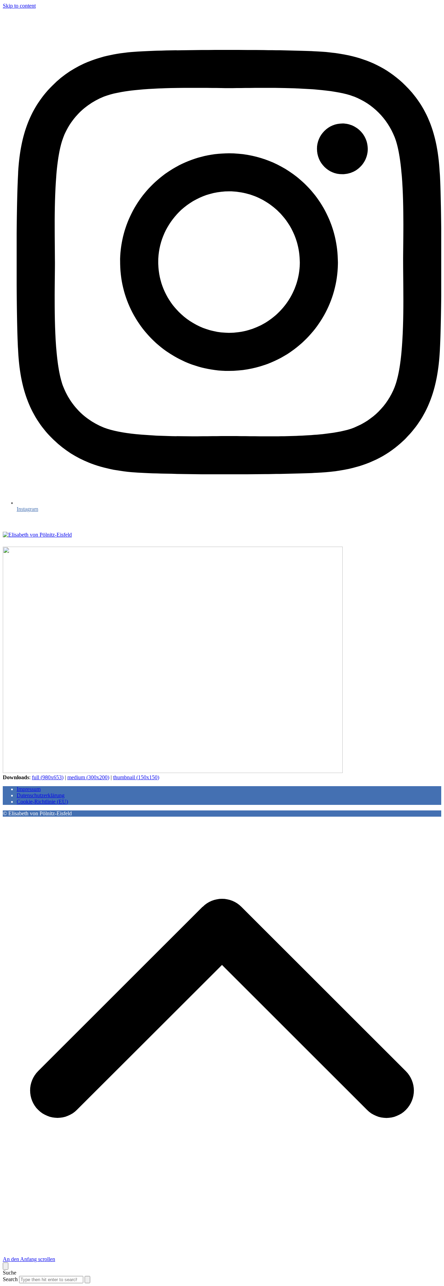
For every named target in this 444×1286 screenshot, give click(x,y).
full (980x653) (47, 777)
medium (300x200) (88, 777)
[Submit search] (87, 1279)
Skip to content (19, 6)
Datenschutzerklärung (41, 795)
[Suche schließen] (5, 1266)
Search (10, 1279)
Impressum (29, 789)
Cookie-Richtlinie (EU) (42, 802)
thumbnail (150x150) (136, 777)
